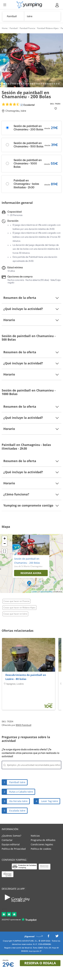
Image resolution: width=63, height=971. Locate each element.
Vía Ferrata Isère (18, 801)
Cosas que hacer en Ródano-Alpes (19, 607)
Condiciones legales (42, 844)
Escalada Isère (17, 810)
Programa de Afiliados (43, 840)
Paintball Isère (17, 782)
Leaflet (34, 591)
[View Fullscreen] (4, 551)
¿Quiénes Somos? (11, 835)
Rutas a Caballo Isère (21, 791)
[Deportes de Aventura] (29, 4)
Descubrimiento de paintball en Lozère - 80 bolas (25, 677)
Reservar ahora (30, 573)
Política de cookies (41, 848)
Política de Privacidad (14, 848)
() (27, 105)
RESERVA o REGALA (40, 963)
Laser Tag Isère (49, 801)
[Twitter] (57, 936)
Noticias (35, 835)
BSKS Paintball (23, 725)
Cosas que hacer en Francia (16, 601)
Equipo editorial (11, 844)
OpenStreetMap (46, 591)
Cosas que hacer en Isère (15, 613)
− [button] (5, 543)
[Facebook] (48, 936)
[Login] (57, 5)
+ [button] (5, 538)
